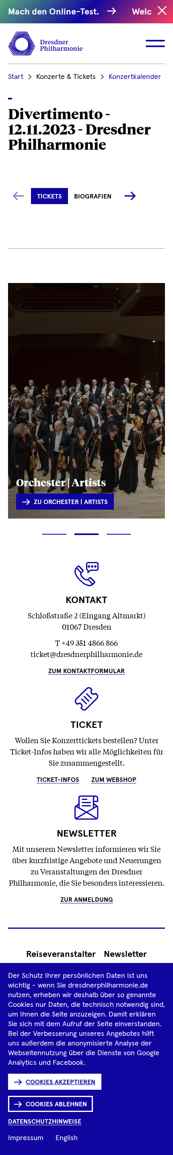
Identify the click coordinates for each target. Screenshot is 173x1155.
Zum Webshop (113, 780)
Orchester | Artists (61, 482)
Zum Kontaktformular (86, 671)
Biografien (92, 196)
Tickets (49, 196)
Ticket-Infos (58, 780)
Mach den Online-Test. (55, 12)
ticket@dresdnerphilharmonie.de (86, 654)
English (67, 1138)
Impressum (25, 1138)
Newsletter (125, 954)
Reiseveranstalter (61, 954)
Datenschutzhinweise (44, 1121)
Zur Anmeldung (86, 900)
